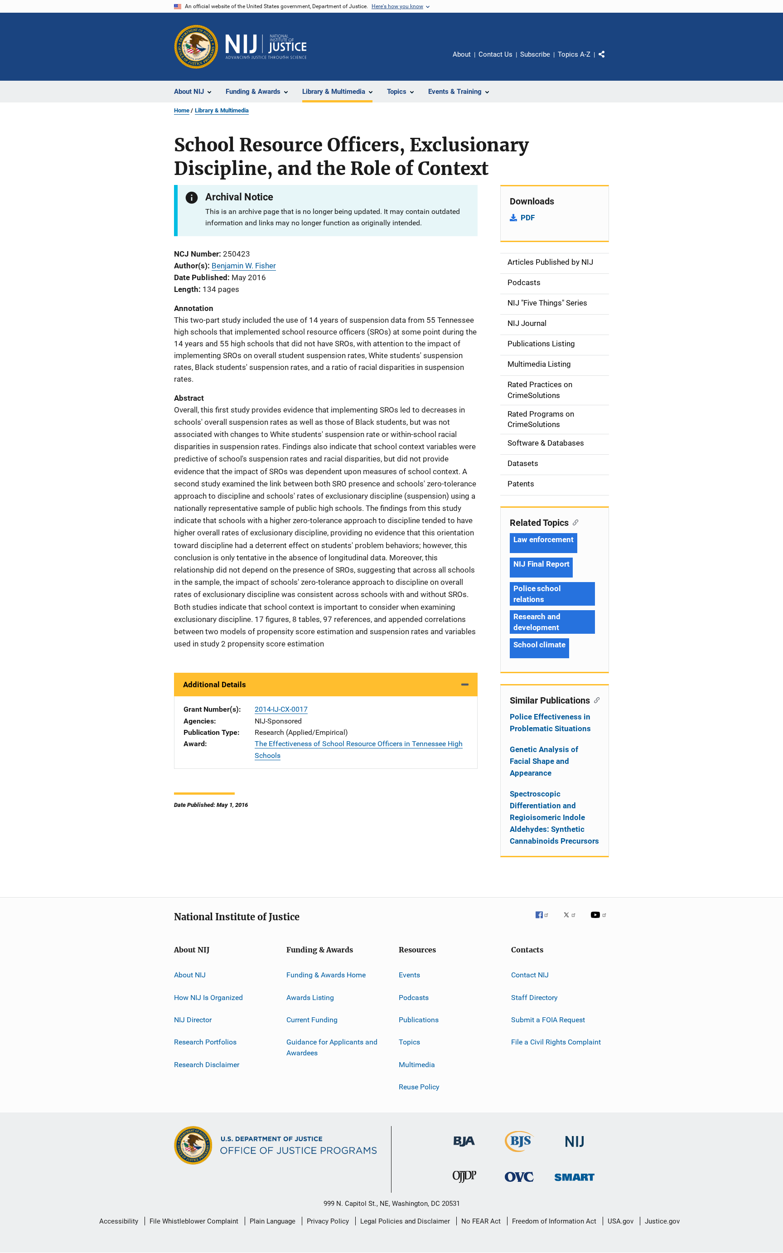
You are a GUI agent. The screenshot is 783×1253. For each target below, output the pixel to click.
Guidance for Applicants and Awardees (331, 1047)
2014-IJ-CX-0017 (281, 709)
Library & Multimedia (222, 110)
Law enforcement (543, 539)
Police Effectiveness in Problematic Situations (550, 722)
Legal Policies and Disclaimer (405, 1221)
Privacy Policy (328, 1221)
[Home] (266, 46)
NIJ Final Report (541, 563)
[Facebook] (546, 921)
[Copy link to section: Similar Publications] (594, 699)
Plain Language (272, 1221)
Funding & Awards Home (326, 975)
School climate (539, 644)
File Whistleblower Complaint (194, 1221)
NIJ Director (193, 1019)
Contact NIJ (530, 975)
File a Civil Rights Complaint (556, 1042)
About (462, 54)
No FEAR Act (481, 1221)
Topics (409, 1042)
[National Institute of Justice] (575, 1148)
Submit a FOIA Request (548, 1019)
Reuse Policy (419, 1087)
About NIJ (190, 975)
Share (609, 60)
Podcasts (414, 997)
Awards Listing (310, 997)
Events (409, 975)
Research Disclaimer (206, 1064)
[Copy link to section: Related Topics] (573, 521)
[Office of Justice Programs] (196, 46)
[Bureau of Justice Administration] (464, 1148)
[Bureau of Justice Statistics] (519, 1153)
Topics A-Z (574, 54)
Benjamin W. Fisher (244, 265)
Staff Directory (534, 997)
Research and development (537, 622)
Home (181, 110)
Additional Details (214, 684)
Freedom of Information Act (554, 1221)
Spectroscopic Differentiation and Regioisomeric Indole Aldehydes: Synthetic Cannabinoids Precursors (554, 817)
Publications (419, 1019)
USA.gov (620, 1221)
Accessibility (118, 1221)
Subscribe (535, 54)
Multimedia (417, 1064)
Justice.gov (662, 1221)
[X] (573, 921)
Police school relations (537, 594)
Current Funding (312, 1019)
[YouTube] (600, 921)
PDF (528, 217)
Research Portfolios (205, 1042)
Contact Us (495, 54)
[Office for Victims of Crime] (519, 1183)
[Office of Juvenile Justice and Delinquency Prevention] (464, 1184)
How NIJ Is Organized (208, 997)
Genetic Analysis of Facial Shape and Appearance (544, 761)
